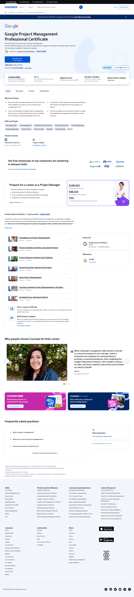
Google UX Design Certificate (45, 505)
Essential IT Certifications (108, 504)
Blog (38, 539)
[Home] (5, 12)
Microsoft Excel (9, 508)
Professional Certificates (12, 548)
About (8, 91)
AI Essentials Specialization (77, 490)
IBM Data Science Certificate (45, 514)
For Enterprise (9, 557)
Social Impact (9, 569)
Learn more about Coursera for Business (22, 169)
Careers (7, 539)
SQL (6, 517)
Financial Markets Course (76, 508)
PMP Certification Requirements (110, 513)
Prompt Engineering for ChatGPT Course (81, 514)
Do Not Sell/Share (74, 563)
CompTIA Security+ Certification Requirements (110, 500)
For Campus (8, 563)
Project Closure (26, 129)
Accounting (8, 490)
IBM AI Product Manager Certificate (47, 511)
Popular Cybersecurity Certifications (111, 516)
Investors (72, 533)
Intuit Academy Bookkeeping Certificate (49, 517)
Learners (39, 530)
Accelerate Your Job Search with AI (33, 297)
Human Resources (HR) (11, 505)
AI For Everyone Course (76, 496)
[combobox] (55, 7)
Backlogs (49, 129)
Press (70, 530)
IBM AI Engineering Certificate (45, 508)
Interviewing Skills (11, 125)
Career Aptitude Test (107, 490)
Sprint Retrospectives (61, 125)
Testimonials (44, 91)
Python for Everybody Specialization (79, 517)
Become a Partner (10, 566)
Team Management (25, 125)
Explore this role (15, 202)
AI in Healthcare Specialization (78, 499)
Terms (71, 536)
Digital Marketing (10, 502)
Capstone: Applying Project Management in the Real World (43, 287)
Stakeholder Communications (43, 125)
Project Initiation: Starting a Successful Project (38, 247)
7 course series (14, 77)
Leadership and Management (35, 12)
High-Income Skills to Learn (109, 507)
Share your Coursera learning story (111, 519)
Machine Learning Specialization (78, 511)
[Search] (81, 7)
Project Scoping (39, 129)
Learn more (28, 68)
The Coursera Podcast (43, 542)
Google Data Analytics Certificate (47, 496)
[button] (30, 7)
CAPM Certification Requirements (110, 493)
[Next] (127, 361)
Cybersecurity (9, 496)
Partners (39, 533)
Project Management (78, 125)
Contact (71, 548)
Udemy (7, 574)
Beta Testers (41, 536)
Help (70, 542)
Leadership (8, 536)
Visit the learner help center (102, 436)
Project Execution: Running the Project (35, 267)
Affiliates (71, 557)
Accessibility (72, 545)
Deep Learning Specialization (77, 502)
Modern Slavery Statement (77, 560)
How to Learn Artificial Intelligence (111, 510)
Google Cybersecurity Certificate (47, 493)
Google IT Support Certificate (46, 499)
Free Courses (9, 572)
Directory (71, 554)
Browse (12, 12)
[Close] (126, 17)
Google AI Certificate (43, 490)
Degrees (7, 554)
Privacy (71, 539)
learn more (109, 444)
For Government (10, 560)
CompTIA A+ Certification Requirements (112, 496)
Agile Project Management (30, 277)
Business (21, 12)
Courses (31, 91)
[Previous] (7, 361)
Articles (71, 551)
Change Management (12, 129)
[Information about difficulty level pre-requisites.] (77, 80)
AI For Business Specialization (77, 493)
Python (7, 514)
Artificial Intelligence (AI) (12, 493)
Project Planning (60, 129)
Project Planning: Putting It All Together (36, 257)
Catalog (7, 542)
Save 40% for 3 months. (82, 17)
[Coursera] (11, 7)
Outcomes (19, 91)
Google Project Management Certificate (49, 502)
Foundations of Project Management (34, 237)
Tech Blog (40, 545)
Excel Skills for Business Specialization (80, 505)
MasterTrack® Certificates (13, 551)
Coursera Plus (9, 545)
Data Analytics (9, 499)
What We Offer (9, 533)
